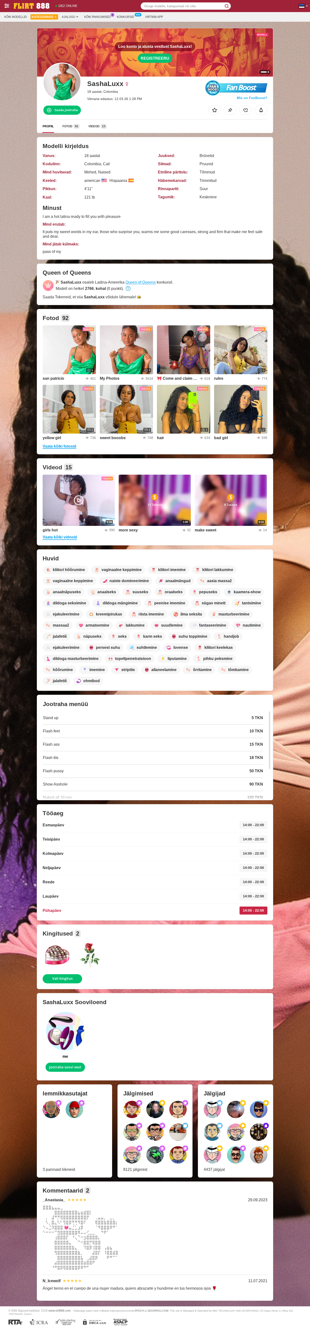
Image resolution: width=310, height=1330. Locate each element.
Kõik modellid (15, 17)
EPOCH (139, 1310)
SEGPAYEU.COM (157, 1310)
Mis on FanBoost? (252, 98)
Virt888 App (154, 17)
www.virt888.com (59, 1310)
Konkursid (125, 17)
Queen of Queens (140, 282)
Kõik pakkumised (97, 17)
